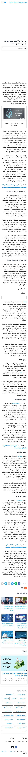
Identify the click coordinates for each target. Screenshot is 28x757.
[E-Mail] (9, 583)
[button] (5, 2)
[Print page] (2, 583)
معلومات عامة (21, 702)
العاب (24, 731)
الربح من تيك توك (9, 727)
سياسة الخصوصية (22, 741)
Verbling (19, 456)
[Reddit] (25, 588)
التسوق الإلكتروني (20, 711)
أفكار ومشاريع (9, 694)
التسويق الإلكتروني (20, 707)
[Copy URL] (22, 588)
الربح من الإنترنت (21, 694)
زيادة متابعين (8, 711)
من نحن (12, 738)
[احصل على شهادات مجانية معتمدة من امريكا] (7, 600)
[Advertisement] (14, 22)
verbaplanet (15, 403)
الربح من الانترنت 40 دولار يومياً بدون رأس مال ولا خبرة (14, 674)
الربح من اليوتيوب (21, 715)
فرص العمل (22, 698)
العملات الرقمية (21, 727)
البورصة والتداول (8, 707)
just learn (19, 500)
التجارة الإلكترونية (21, 719)
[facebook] (16, 747)
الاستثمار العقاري (9, 719)
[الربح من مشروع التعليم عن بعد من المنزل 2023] (21, 600)
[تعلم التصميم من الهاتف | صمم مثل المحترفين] (7, 618)
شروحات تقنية (9, 702)
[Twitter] (12, 583)
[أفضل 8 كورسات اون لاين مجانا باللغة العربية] (7, 635)
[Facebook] (19, 583)
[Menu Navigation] (2, 2)
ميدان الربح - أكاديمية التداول (18, 2)
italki (21, 373)
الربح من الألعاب (21, 723)
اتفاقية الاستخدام (9, 741)
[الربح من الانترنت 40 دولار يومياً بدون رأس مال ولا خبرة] (14, 663)
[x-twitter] (12, 747)
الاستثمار (14, 698)
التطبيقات (6, 698)
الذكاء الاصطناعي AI (8, 715)
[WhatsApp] (15, 583)
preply (25, 302)
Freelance (9, 723)
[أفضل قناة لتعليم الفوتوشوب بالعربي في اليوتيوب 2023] (21, 635)
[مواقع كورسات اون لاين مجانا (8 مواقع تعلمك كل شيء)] (21, 618)
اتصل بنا (25, 738)
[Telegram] (5, 583)
